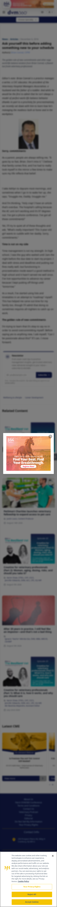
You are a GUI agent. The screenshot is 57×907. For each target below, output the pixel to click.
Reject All (32, 894)
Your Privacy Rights (31, 886)
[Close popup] (50, 436)
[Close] (53, 856)
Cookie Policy (23, 881)
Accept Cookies (31, 902)
